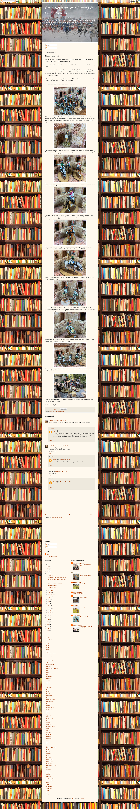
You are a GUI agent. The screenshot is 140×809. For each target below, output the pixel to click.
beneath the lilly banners (52, 668)
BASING (48, 666)
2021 (48, 617)
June (49, 601)
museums (48, 736)
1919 (47, 643)
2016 (48, 628)
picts (47, 746)
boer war (48, 670)
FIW (47, 697)
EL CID (48, 693)
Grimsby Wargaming (78, 596)
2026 (48, 566)
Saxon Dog (75, 605)
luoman (72, 798)
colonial (48, 684)
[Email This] (60, 409)
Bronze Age (49, 676)
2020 (48, 619)
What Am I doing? (84, 597)
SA (47, 767)
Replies (52, 428)
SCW (47, 771)
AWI (47, 662)
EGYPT (48, 691)
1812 (47, 641)
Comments (49, 48)
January (50, 612)
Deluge (48, 689)
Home (70, 515)
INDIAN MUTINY (50, 707)
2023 (48, 573)
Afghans (48, 651)
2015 (48, 631)
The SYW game (83, 607)
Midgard (48, 730)
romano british (49, 759)
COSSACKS (49, 688)
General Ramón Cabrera (78, 593)
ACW (47, 649)
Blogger (82, 798)
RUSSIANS (49, 763)
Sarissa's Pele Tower (52, 585)
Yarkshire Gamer (77, 573)
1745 (47, 637)
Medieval (48, 724)
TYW (47, 784)
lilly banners (49, 717)
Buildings (48, 678)
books (47, 674)
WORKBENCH (60, 411)
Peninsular (48, 744)
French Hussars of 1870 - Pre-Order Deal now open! (86, 627)
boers (47, 672)
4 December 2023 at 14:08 (61, 471)
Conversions (49, 686)
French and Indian (50, 699)
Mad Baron (48, 720)
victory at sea (49, 786)
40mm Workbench (52, 587)
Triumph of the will (50, 780)
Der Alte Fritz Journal (78, 563)
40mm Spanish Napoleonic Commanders (57, 577)
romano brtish (49, 761)
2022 (48, 615)
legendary (48, 715)
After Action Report (51, 653)
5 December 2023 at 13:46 (65, 459)
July (49, 599)
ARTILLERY (49, 660)
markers (48, 722)
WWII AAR (82, 584)
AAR (47, 647)
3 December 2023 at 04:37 (60, 420)
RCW (47, 755)
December (50, 575)
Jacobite (48, 711)
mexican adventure (50, 726)
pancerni (51, 420)
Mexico (48, 728)
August (50, 597)
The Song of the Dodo (84, 616)
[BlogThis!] (62, 409)
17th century (49, 639)
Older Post (92, 515)
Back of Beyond (50, 664)
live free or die (49, 718)
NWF (47, 740)
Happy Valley (76, 615)
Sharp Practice (49, 773)
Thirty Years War (50, 778)
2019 (48, 622)
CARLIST (48, 680)
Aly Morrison (52, 446)
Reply (50, 425)
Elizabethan (49, 695)
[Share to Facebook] (65, 409)
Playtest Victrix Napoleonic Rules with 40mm (57, 580)
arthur (47, 659)
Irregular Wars (49, 709)
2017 (48, 626)
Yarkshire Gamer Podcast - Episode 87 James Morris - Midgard (85, 575)
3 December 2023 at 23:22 (62, 445)
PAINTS (48, 742)
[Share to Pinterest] (66, 409)
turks (47, 782)
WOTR (48, 790)
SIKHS (48, 775)
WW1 (47, 792)
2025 (48, 569)
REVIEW (48, 757)
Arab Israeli (49, 657)
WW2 (47, 794)
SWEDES (48, 777)
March (49, 608)
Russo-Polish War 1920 (51, 765)
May (49, 603)
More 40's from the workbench (55, 583)
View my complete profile (51, 556)
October (50, 592)
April (49, 606)
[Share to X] (63, 409)
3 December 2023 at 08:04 (65, 431)
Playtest (48, 749)
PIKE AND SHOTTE (51, 748)
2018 (48, 624)
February (50, 610)
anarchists (48, 655)
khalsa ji (48, 713)
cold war (48, 682)
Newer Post (48, 515)
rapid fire (48, 753)
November (50, 590)
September (50, 594)
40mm (50, 411)
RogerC (55, 431)
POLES (48, 751)
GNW (47, 703)
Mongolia (48, 732)
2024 (48, 571)
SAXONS (48, 769)
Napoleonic (54, 411)
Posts (48, 45)
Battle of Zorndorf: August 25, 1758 (86, 565)
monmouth (48, 734)
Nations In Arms (77, 582)
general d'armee (50, 701)
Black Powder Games (78, 625)
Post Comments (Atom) (56, 517)
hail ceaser (48, 705)
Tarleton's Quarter (77, 592)
